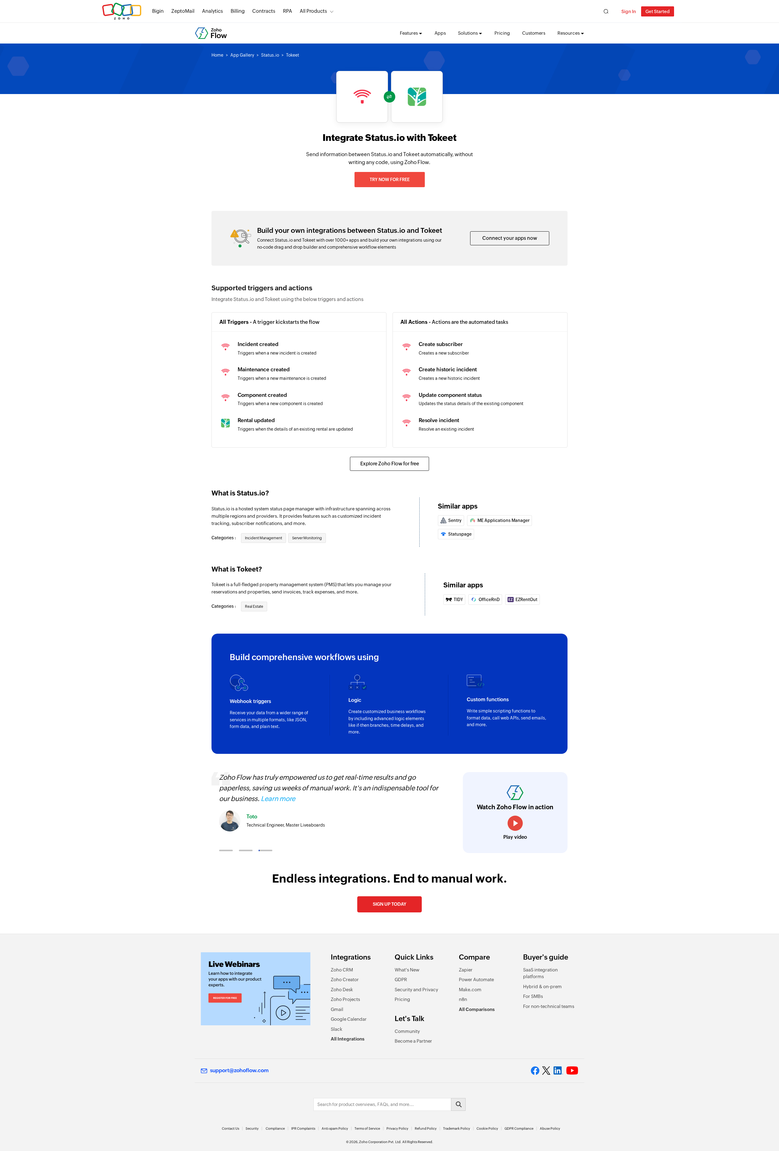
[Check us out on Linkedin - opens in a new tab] (558, 1070)
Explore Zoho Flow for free (389, 464)
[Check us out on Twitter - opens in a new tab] (546, 1070)
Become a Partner (413, 1041)
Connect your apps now (509, 238)
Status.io (270, 55)
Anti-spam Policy (335, 1128)
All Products (313, 11)
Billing (238, 11)
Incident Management (263, 538)
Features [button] (409, 33)
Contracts (263, 11)
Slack (336, 1029)
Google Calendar (349, 1019)
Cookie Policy (487, 1128)
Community (407, 1031)
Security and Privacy (416, 989)
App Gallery (242, 55)
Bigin (158, 11)
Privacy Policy (397, 1128)
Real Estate (254, 606)
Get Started (657, 11)
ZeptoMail (182, 11)
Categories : (224, 537)
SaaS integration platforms (540, 973)
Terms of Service (367, 1128)
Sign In (628, 11)
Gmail (337, 1009)
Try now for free (390, 179)
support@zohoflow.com (239, 1070)
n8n (463, 999)
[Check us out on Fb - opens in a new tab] (535, 1070)
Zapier (466, 969)
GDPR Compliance (519, 1128)
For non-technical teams (548, 1006)
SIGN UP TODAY (389, 904)
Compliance (275, 1128)
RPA (287, 11)
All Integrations (348, 1038)
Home (217, 55)
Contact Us (230, 1128)
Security (252, 1128)
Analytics (212, 11)
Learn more (278, 799)
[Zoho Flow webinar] (255, 988)
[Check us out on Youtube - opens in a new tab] (572, 1070)
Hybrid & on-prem (542, 986)
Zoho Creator (345, 979)
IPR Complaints (303, 1128)
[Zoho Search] (606, 11)
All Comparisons (477, 1009)
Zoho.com (121, 11)
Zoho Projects (345, 999)
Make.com (470, 989)
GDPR (401, 979)
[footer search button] (458, 1104)
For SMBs (533, 996)
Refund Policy (426, 1128)
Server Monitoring (307, 538)
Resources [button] (568, 33)
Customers (533, 33)
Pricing (502, 33)
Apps (440, 33)
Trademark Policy (456, 1128)
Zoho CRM (342, 969)
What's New (407, 969)
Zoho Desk (342, 989)
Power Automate (476, 979)
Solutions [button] (468, 33)
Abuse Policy (550, 1128)
